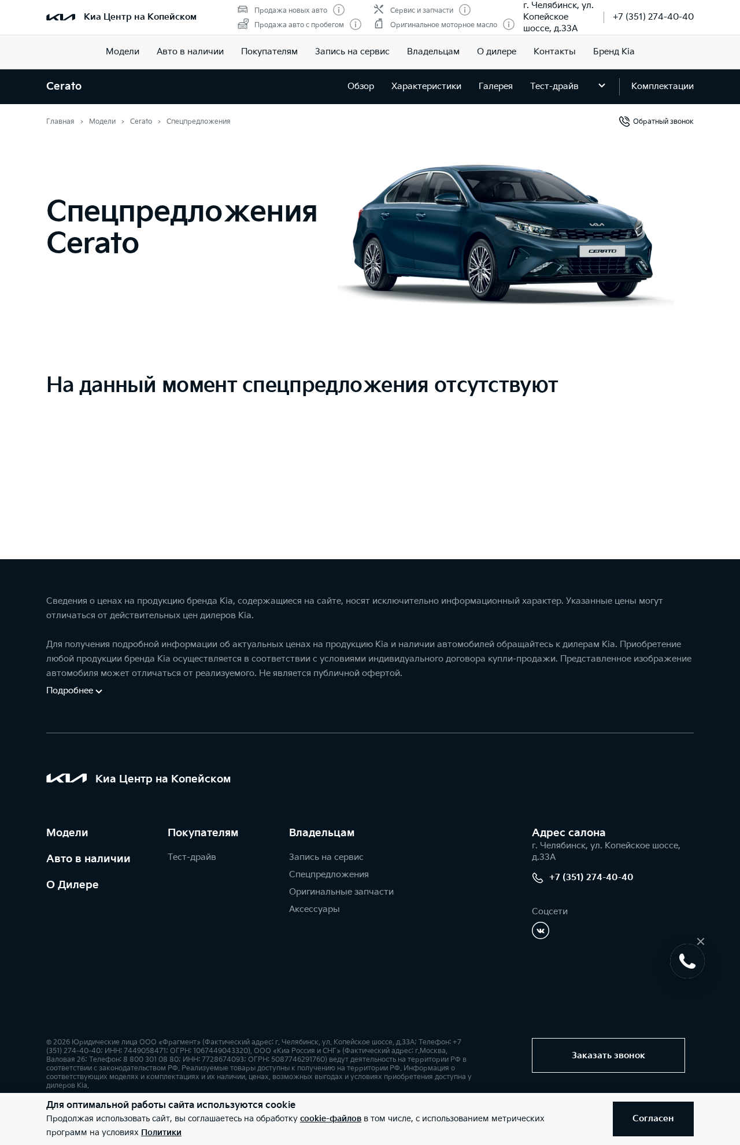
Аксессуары (314, 909)
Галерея (496, 86)
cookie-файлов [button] (330, 1119)
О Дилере (72, 885)
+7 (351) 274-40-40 (653, 17)
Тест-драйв (554, 86)
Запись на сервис (352, 51)
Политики (161, 1132)
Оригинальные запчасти (341, 892)
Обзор (360, 86)
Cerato (64, 86)
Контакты (555, 51)
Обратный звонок (663, 121)
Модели (122, 51)
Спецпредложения (329, 874)
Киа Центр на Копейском (140, 17)
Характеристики (426, 86)
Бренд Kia (614, 51)
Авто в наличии (190, 51)
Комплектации (662, 86)
